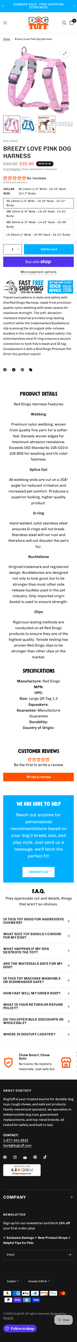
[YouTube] (28, 1158)
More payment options (38, 272)
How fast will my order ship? (32, 993)
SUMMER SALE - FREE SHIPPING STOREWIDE (38, 6)
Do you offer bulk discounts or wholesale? (33, 1021)
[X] (14, 369)
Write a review (39, 777)
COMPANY (14, 1197)
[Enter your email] (69, 1255)
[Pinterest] (23, 369)
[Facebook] (5, 369)
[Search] (64, 23)
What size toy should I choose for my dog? (32, 935)
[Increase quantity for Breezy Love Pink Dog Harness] (18, 249)
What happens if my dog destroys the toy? (26, 950)
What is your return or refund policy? (33, 1006)
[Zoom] (65, 53)
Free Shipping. (12, 169)
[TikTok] (48, 1157)
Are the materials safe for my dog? (32, 965)
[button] (14, 178)
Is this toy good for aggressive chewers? (33, 921)
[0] (71, 23)
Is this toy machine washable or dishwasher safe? (32, 980)
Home (6, 39)
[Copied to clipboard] (31, 369)
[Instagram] (18, 1157)
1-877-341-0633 (15, 1140)
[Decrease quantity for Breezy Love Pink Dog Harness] (6, 249)
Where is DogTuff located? (29, 1034)
